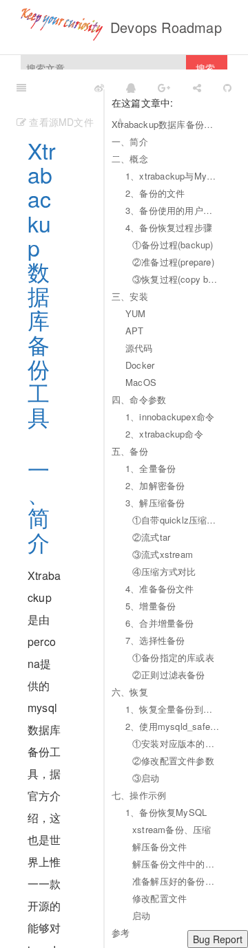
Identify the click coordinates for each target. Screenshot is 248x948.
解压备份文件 (159, 846)
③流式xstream (162, 554)
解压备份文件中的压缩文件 (176, 863)
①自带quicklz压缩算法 (176, 519)
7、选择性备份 (155, 640)
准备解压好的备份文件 (176, 880)
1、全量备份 (150, 468)
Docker (139, 364)
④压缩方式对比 (164, 571)
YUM (135, 313)
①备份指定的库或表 (173, 657)
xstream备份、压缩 (171, 829)
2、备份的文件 (155, 193)
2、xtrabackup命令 (164, 433)
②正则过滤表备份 (168, 674)
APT (134, 330)
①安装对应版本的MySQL (176, 743)
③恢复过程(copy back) (176, 279)
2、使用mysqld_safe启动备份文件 (172, 726)
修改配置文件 (159, 898)
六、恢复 (130, 691)
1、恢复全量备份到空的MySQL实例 (172, 708)
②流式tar (151, 536)
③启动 (146, 777)
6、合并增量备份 (159, 622)
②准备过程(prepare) (173, 261)
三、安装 (130, 296)
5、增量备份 (150, 605)
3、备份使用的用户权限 (172, 210)
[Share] (197, 86)
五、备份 (130, 450)
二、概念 (130, 158)
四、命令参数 (139, 399)
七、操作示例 (139, 794)
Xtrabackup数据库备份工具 (166, 124)
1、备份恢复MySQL (166, 812)
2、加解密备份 (155, 485)
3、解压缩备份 (155, 502)
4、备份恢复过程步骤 (168, 227)
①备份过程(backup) (173, 244)
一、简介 (130, 141)
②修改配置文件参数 (173, 760)
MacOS (140, 382)
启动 (141, 915)
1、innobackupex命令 (169, 416)
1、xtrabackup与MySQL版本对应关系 (172, 175)
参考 (121, 932)
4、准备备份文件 (159, 588)
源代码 (139, 347)
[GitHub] (227, 86)
